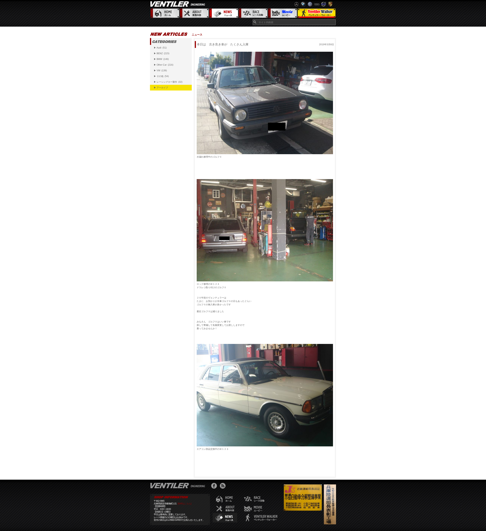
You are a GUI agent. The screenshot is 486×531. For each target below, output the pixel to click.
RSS (223, 486)
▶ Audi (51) (160, 47)
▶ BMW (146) (161, 59)
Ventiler (178, 485)
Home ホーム (164, 13)
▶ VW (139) (160, 70)
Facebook (215, 486)
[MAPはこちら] (184, 503)
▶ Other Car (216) (163, 64)
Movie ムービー (282, 13)
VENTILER (178, 4)
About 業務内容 (194, 13)
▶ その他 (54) (161, 76)
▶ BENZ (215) (161, 53)
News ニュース (223, 13)
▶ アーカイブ (161, 87)
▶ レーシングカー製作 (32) (168, 82)
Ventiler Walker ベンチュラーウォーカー (316, 13)
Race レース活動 (253, 13)
